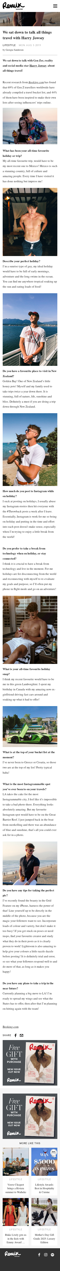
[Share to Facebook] (15, 1035)
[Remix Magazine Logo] (14, 6)
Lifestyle (9, 45)
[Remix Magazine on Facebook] (39, 1254)
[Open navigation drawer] (55, 6)
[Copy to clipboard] (21, 1035)
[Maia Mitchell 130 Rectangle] (30, 1062)
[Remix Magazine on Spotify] (52, 1254)
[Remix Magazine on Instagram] (46, 1254)
